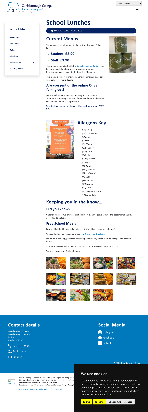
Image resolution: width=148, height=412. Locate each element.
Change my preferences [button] (120, 402)
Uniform (13, 50)
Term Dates (14, 43)
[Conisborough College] (29, 7)
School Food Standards (87, 65)
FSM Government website (93, 233)
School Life (17, 29)
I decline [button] (99, 402)
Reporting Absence (17, 68)
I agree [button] (86, 402)
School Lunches (15, 62)
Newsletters (14, 37)
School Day (14, 56)
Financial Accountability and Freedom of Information (40, 389)
